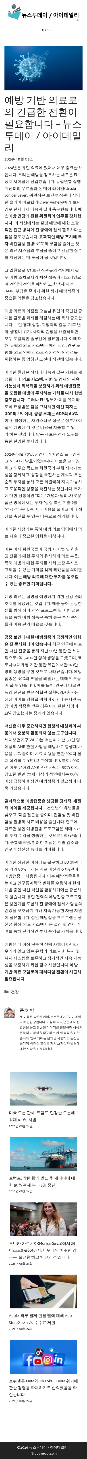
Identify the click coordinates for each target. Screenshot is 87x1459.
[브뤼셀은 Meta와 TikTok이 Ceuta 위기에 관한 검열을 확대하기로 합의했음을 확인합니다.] (43, 1370)
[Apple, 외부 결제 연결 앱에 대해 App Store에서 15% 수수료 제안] (43, 1304)
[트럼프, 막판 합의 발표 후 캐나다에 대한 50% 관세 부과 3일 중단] (43, 1167)
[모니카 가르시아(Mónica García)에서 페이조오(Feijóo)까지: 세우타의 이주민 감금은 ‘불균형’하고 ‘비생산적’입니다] (43, 1232)
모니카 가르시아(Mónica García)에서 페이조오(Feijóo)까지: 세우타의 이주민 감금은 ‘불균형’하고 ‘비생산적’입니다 (43, 1250)
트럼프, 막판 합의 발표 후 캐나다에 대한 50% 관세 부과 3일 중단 (42, 1182)
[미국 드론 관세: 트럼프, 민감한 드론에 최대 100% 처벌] (43, 1102)
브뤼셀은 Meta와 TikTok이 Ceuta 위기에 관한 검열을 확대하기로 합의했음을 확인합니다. (43, 1388)
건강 (15, 992)
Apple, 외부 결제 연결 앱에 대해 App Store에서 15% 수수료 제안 (40, 1319)
